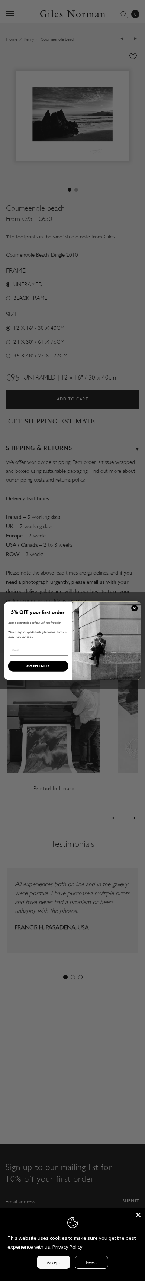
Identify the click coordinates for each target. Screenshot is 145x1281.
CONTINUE (38, 666)
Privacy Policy (67, 1246)
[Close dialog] (134, 608)
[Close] (138, 1215)
